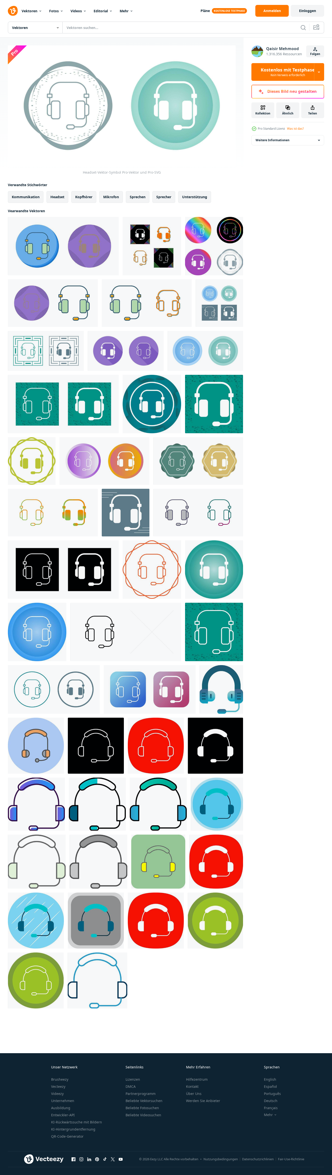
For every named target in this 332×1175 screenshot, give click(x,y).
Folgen (315, 54)
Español (270, 1086)
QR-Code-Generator (67, 1136)
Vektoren (29, 11)
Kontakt (192, 1086)
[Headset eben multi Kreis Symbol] (217, 804)
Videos (76, 11)
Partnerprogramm (141, 1093)
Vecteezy (58, 1086)
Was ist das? (295, 128)
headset (57, 197)
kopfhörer (83, 197)
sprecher (163, 197)
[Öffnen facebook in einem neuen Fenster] (73, 1159)
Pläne (205, 10)
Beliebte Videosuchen (143, 1115)
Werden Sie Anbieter (203, 1100)
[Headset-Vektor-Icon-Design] (221, 689)
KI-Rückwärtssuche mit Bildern (76, 1122)
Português (272, 1093)
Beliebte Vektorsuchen (144, 1100)
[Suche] (303, 27)
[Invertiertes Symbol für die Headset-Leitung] (96, 746)
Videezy (57, 1093)
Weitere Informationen (272, 140)
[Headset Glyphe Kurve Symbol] (216, 862)
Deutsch (270, 1100)
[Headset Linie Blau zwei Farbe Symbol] (97, 980)
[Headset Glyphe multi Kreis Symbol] (215, 921)
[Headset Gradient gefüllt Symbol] (36, 804)
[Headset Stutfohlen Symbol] (37, 862)
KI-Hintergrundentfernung (73, 1129)
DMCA (131, 1086)
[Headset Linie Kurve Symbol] (156, 746)
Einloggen (307, 10)
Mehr (124, 11)
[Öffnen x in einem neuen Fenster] (113, 1159)
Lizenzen (133, 1079)
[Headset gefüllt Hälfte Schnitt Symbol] (97, 804)
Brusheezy (59, 1079)
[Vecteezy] (13, 11)
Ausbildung (60, 1107)
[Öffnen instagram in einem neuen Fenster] (81, 1159)
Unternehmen (62, 1100)
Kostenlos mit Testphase (288, 72)
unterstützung (194, 197)
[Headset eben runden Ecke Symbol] (96, 921)
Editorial (101, 11)
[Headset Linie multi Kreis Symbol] (36, 980)
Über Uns (194, 1093)
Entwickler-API (63, 1115)
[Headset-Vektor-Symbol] (63, 246)
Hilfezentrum (197, 1079)
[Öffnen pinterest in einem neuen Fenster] (97, 1159)
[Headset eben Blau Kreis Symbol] (36, 921)
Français (271, 1107)
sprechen (137, 197)
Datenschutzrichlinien (258, 1159)
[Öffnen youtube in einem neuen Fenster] (121, 1159)
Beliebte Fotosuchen (142, 1107)
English (270, 1079)
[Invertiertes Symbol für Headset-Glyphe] (215, 746)
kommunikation (26, 197)
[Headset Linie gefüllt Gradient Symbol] (158, 804)
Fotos (54, 11)
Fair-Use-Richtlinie (291, 1159)
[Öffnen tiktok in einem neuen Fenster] (105, 1159)
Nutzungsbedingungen (220, 1159)
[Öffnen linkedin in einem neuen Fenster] (89, 1159)
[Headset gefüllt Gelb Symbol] (158, 862)
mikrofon (111, 197)
